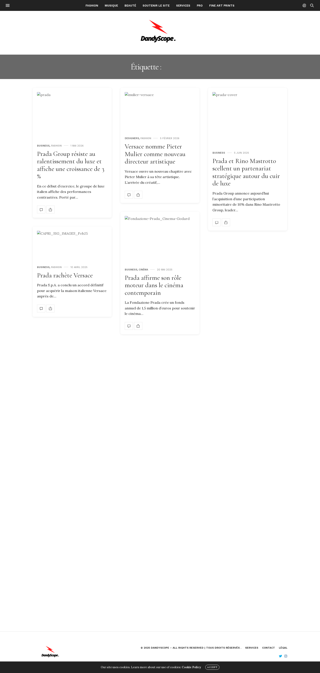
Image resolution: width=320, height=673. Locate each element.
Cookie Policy (191, 667)
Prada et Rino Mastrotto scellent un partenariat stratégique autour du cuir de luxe (246, 172)
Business (43, 146)
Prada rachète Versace (65, 275)
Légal (283, 647)
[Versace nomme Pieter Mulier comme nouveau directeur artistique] (160, 112)
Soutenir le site (156, 5)
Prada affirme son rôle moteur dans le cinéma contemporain (154, 285)
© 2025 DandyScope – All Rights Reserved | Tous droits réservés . (191, 647)
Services (183, 5)
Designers (132, 138)
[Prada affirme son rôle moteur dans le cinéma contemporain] (160, 239)
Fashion (92, 5)
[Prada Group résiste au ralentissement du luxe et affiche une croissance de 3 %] (72, 115)
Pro (200, 5)
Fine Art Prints (221, 5)
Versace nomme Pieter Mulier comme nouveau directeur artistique (155, 153)
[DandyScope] (160, 32)
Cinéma (143, 269)
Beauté (130, 5)
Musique (111, 5)
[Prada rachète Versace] (72, 246)
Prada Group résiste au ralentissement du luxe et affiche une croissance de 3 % (70, 165)
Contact (268, 647)
